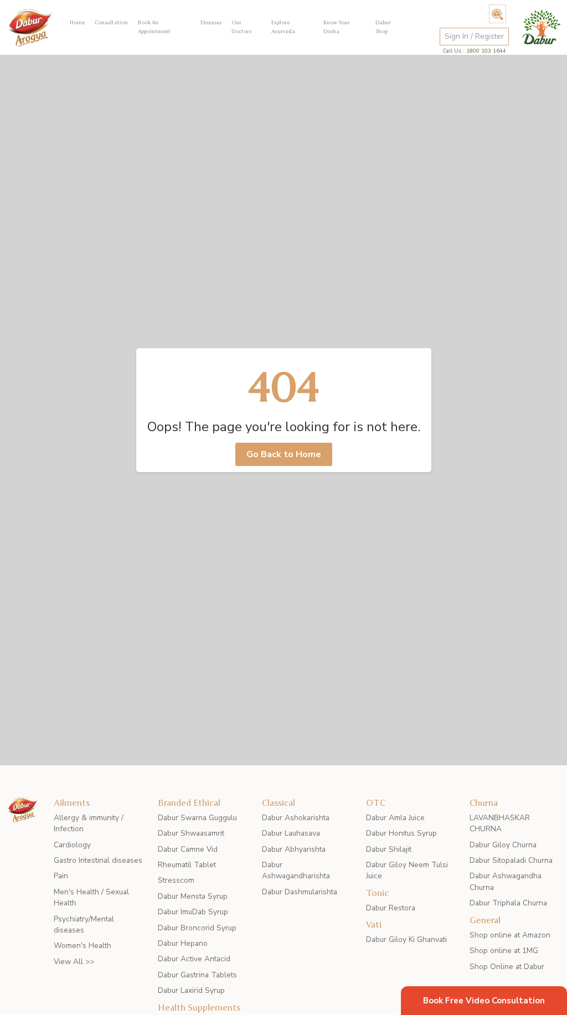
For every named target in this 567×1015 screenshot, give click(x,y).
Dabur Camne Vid (188, 849)
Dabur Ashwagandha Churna (506, 881)
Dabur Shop (383, 26)
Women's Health (82, 945)
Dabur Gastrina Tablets (197, 975)
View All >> (74, 961)
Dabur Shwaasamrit (191, 833)
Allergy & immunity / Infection (88, 823)
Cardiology (72, 845)
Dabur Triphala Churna (508, 903)
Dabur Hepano (183, 943)
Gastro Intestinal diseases (98, 860)
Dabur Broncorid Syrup (197, 928)
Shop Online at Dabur (507, 966)
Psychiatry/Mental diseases (84, 924)
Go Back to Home (283, 454)
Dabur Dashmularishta (299, 892)
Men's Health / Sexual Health (91, 897)
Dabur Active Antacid (194, 959)
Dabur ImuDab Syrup (193, 912)
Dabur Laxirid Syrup (191, 990)
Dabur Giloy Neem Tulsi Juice (407, 870)
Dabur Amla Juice (395, 817)
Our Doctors (241, 26)
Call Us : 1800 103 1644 (474, 51)
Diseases (210, 22)
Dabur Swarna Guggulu (197, 817)
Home (77, 22)
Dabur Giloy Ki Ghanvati (406, 939)
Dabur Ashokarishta (295, 817)
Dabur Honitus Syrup (401, 833)
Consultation (111, 22)
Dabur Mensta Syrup (193, 896)
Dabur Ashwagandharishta (296, 870)
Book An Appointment (154, 26)
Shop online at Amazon (510, 935)
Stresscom (176, 880)
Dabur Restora (390, 908)
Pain (61, 876)
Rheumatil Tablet (187, 864)
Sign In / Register (474, 36)
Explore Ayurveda (283, 26)
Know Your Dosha (336, 26)
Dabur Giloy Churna (503, 845)
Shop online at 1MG (504, 950)
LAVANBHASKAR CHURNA (500, 823)
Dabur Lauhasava (291, 833)
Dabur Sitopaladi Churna (511, 860)
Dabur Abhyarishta (294, 849)
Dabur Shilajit (388, 849)
